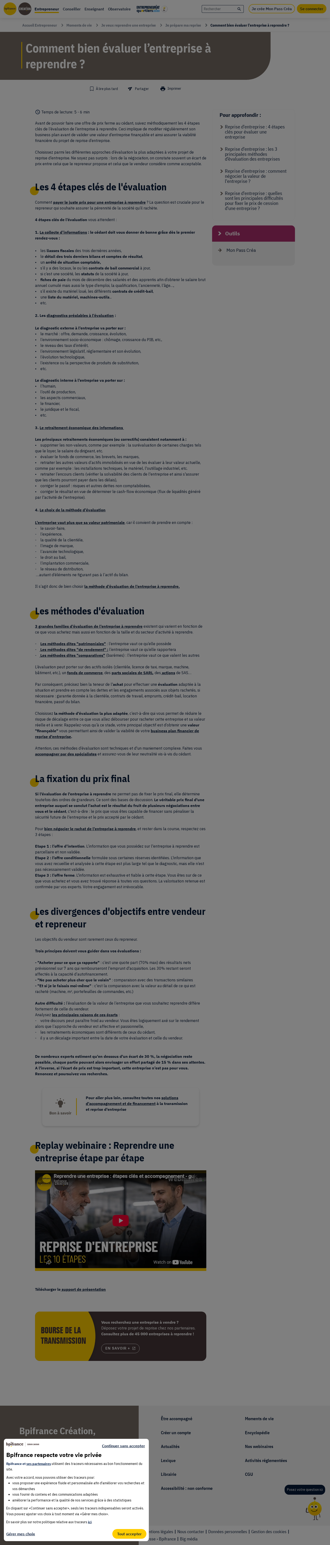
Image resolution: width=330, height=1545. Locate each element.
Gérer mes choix (20, 1533)
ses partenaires (38, 1464)
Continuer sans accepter (123, 1445)
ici (90, 1522)
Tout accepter (129, 1533)
